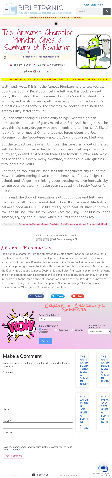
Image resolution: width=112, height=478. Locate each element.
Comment (9, 372)
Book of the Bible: (49, 315)
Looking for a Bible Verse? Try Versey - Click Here (56, 17)
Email (7, 421)
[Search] (107, 11)
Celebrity (78, 330)
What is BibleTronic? (70, 475)
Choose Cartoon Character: (96, 326)
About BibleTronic (93, 4)
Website (7, 432)
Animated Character (45, 330)
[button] (56, 23)
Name (7, 409)
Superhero (63, 330)
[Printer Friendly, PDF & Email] (37, 73)
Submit (45, 341)
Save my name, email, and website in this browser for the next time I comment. (37, 448)
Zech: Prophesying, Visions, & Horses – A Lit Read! (84, 224)
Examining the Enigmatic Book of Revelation (39, 224)
